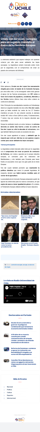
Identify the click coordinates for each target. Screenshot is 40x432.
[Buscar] (26, 24)
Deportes (10, 395)
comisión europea (16, 264)
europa (25, 264)
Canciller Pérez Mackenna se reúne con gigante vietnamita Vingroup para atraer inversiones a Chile (23, 363)
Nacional (10, 387)
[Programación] (22, 24)
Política (9, 390)
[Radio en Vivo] (19, 24)
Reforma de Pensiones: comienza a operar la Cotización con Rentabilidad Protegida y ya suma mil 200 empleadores (23, 351)
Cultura (9, 392)
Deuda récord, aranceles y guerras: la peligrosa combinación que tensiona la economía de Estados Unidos (22, 326)
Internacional (20, 79)
